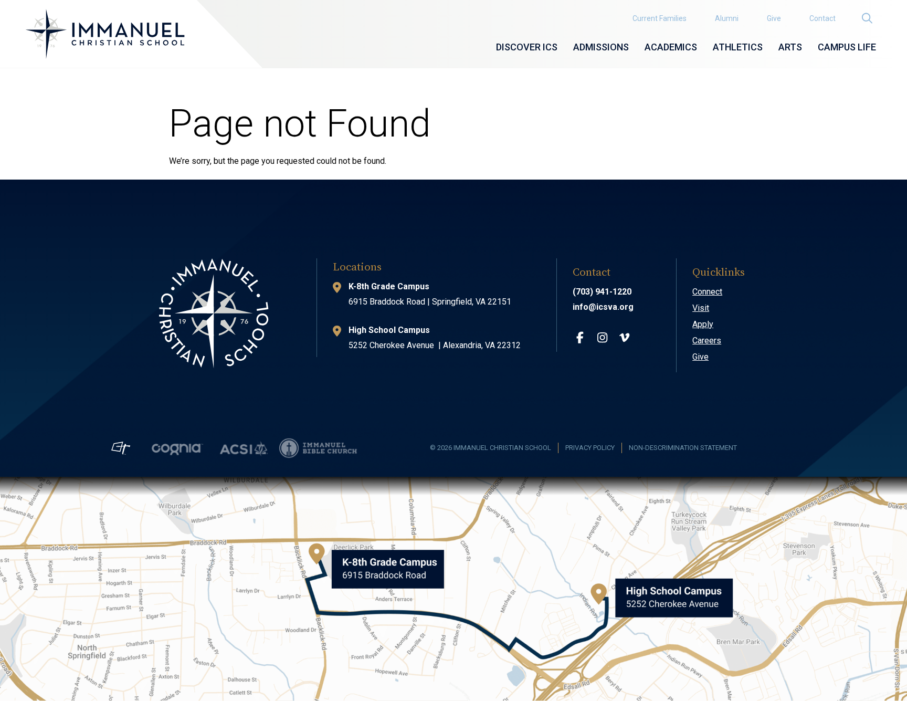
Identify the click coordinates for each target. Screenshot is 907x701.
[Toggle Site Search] (867, 18)
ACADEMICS (671, 47)
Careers (706, 341)
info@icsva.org (603, 307)
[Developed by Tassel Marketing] (121, 448)
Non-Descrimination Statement (683, 448)
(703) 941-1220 (602, 292)
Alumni (727, 18)
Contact (822, 18)
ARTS (790, 47)
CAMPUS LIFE (847, 47)
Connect (707, 292)
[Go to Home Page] (104, 34)
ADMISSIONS (601, 47)
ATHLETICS (738, 47)
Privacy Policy (590, 448)
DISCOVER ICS (526, 47)
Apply (702, 324)
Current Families (659, 18)
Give (774, 18)
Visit (700, 308)
